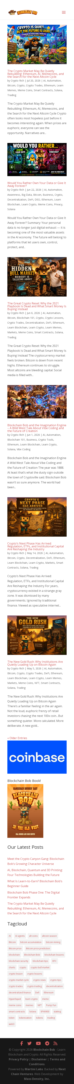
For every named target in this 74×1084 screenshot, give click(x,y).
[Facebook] (21, 1043)
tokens (39, 1017)
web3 (11, 1024)
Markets (12, 332)
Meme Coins (25, 90)
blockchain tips (40, 961)
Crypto (21, 85)
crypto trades (16, 986)
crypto (23, 967)
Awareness (13, 194)
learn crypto (31, 999)
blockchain (14, 954)
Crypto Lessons (54, 317)
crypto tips (55, 980)
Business (48, 194)
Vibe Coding (23, 449)
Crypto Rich (17, 80)
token (12, 1017)
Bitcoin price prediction (38, 948)
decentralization (54, 986)
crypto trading (34, 986)
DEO (37, 199)
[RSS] (55, 1043)
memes (29, 1005)
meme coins (15, 1005)
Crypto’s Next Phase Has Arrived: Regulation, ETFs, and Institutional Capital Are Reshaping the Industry (35, 546)
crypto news (39, 980)
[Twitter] (29, 1043)
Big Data (27, 194)
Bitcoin (11, 85)
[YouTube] (38, 1043)
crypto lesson (16, 973)
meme (45, 999)
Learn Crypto (28, 204)
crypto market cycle (19, 980)
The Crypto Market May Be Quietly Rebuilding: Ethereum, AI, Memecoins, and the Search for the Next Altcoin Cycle (35, 74)
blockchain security (18, 961)
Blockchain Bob (32, 954)
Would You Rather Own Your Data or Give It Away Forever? (36, 184)
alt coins (33, 935)
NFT (37, 683)
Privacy (58, 204)
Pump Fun (51, 1005)
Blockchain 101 (25, 317)
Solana (58, 90)
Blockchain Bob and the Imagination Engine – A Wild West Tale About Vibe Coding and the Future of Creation (36, 428)
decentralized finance (20, 992)
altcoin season (49, 935)
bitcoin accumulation (30, 942)
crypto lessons (34, 973)
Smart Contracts (43, 90)
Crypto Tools (45, 439)
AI (44, 80)
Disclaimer (39, 1059)
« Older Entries (17, 738)
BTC (54, 961)
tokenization (25, 1017)
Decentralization (16, 199)
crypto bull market (40, 967)
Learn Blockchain (17, 327)
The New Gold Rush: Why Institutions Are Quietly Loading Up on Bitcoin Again (35, 663)
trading (51, 1017)
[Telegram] (47, 1043)
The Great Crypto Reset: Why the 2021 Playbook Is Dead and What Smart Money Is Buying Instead (36, 306)
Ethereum (49, 85)
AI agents (20, 935)
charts (12, 967)
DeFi (30, 199)
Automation (54, 80)
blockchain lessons (54, 954)
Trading (11, 95)
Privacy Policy (18, 1059)
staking (57, 1011)
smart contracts (17, 1011)
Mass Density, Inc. (37, 1079)
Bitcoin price (15, 948)
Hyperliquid (15, 999)
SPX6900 (45, 1011)
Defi (37, 992)
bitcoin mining (53, 942)
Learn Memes (53, 327)
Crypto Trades (34, 85)
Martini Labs (34, 1069)
